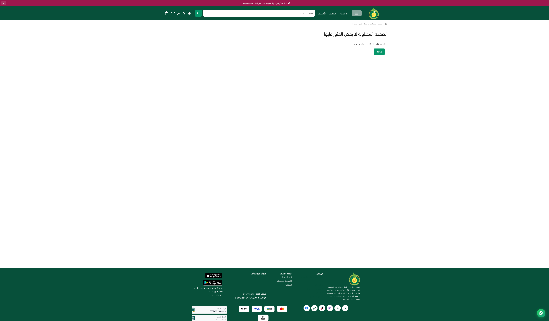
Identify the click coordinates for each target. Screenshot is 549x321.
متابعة (379, 51)
